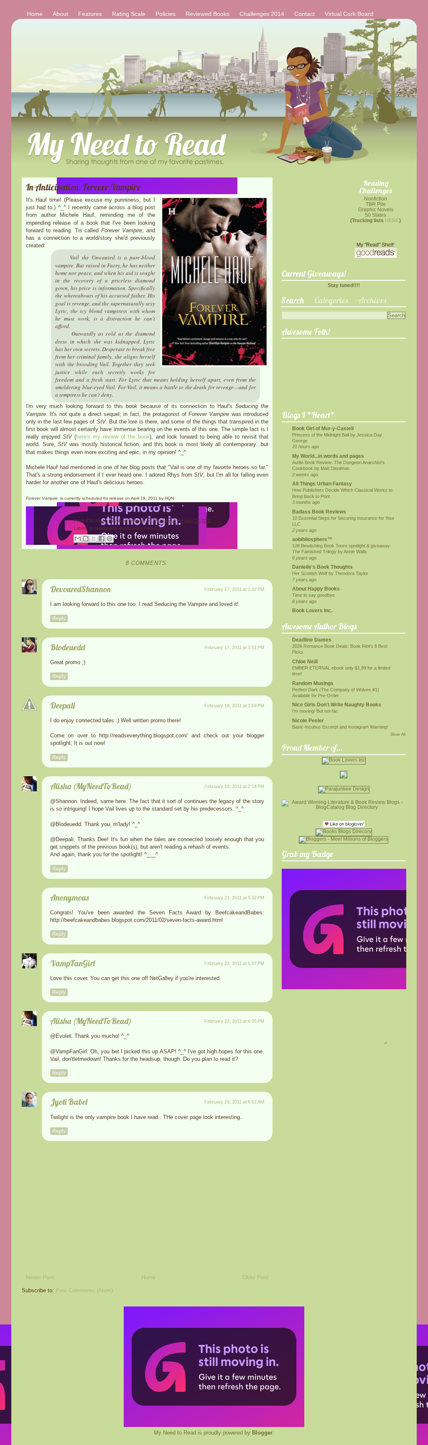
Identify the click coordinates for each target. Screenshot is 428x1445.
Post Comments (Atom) (84, 1290)
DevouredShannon (80, 589)
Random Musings (313, 683)
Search (292, 300)
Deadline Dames (311, 639)
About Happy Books (316, 588)
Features (90, 13)
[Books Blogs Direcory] (344, 831)
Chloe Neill (305, 661)
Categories (331, 300)
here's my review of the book (113, 437)
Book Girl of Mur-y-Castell (323, 428)
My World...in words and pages (328, 456)
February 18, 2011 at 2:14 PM (234, 786)
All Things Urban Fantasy (322, 483)
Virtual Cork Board (349, 13)
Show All (397, 734)
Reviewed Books (207, 13)
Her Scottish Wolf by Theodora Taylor (330, 573)
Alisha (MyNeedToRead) (120, 520)
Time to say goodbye (313, 595)
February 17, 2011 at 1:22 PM (234, 589)
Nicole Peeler (308, 720)
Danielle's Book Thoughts (322, 567)
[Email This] (78, 538)
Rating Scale (128, 13)
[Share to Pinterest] (109, 538)
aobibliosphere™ (312, 539)
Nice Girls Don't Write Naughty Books (336, 704)
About (60, 13)
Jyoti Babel (68, 1101)
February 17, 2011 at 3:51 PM (234, 647)
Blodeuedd (67, 647)
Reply (59, 618)
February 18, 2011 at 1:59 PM (234, 705)
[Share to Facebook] (101, 538)
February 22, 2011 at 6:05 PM (234, 1021)
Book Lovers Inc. (312, 610)
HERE (392, 220)
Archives (372, 300)
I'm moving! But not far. (315, 711)
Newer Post (40, 1277)
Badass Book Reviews (319, 511)
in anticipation (103, 528)
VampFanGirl (72, 963)
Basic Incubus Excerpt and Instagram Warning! (340, 726)
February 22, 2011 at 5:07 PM (234, 963)
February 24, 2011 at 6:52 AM (234, 1101)
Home (35, 13)
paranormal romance (141, 528)
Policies (165, 13)
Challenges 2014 (261, 13)
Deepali (62, 705)
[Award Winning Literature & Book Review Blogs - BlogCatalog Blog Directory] (343, 807)
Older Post (255, 1277)
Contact (304, 13)
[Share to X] (93, 538)
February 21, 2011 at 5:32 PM (234, 897)
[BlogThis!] (86, 538)
